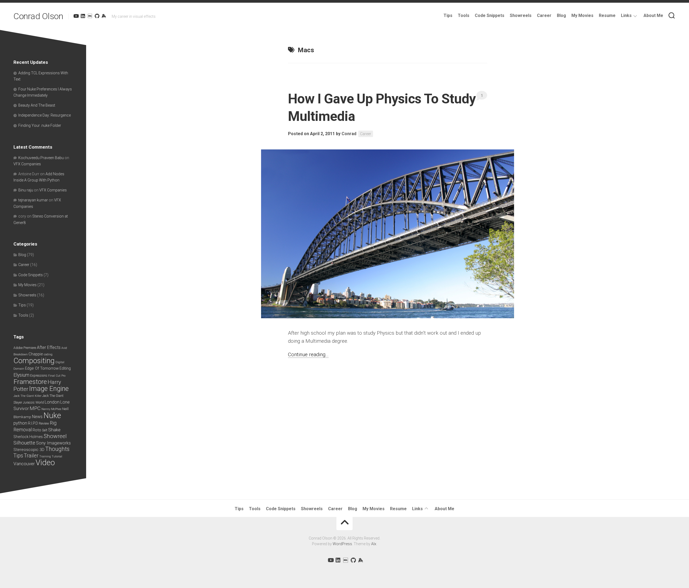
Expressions (38, 375)
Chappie (36, 354)
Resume (607, 15)
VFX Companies (27, 164)
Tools (463, 15)
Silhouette (24, 443)
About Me (653, 15)
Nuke (52, 415)
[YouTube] (75, 15)
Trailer (31, 456)
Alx (373, 544)
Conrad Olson (38, 16)
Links (626, 15)
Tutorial (57, 456)
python (20, 423)
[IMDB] (89, 15)
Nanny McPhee (51, 409)
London (52, 402)
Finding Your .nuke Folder (39, 125)
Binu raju (25, 190)
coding (48, 354)
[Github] (96, 15)
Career (544, 15)
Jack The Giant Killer (27, 396)
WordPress (342, 544)
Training (45, 456)
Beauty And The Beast (36, 105)
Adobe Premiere (24, 348)
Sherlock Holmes (28, 437)
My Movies (582, 15)
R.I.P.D (33, 423)
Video (45, 462)
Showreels (521, 15)
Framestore (30, 382)
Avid (64, 348)
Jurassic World (33, 402)
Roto (37, 430)
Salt (44, 430)
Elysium (21, 375)
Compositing (34, 360)
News (37, 416)
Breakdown (20, 354)
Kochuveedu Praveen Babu (41, 158)
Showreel (55, 436)
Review (44, 423)
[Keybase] (103, 15)
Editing (65, 368)
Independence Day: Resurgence (44, 115)
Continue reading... (308, 354)
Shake (54, 429)
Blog (561, 15)
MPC (35, 408)
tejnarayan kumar (33, 200)
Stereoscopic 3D (28, 449)
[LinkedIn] (82, 15)
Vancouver (24, 463)
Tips (448, 15)
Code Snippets (489, 15)
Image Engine (49, 389)
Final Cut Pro (56, 375)
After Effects (49, 347)
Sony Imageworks (53, 443)
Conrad (349, 133)
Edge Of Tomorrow (42, 368)
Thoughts (57, 449)
